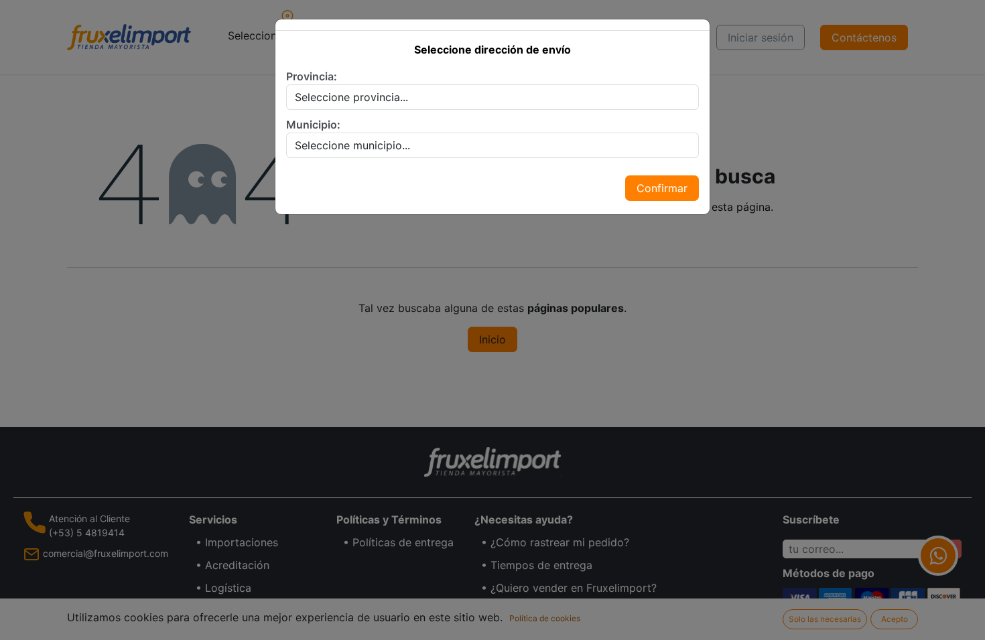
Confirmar (662, 188)
